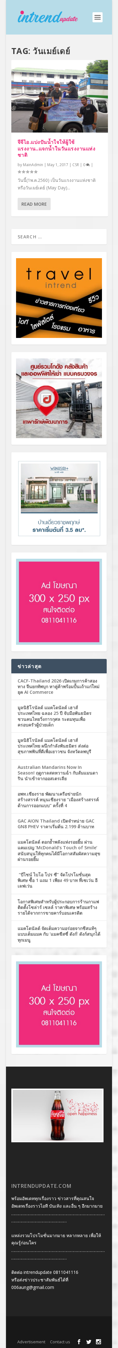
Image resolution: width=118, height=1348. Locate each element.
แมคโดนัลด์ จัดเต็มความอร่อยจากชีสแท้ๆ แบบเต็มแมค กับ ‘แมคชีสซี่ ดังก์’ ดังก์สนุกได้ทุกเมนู (59, 934)
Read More (34, 204)
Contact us (60, 1342)
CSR (75, 164)
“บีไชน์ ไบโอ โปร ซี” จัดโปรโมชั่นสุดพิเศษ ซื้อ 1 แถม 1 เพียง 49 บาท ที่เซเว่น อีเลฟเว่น (58, 880)
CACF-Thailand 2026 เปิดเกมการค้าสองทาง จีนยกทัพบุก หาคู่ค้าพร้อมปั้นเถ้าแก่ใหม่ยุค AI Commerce (58, 686)
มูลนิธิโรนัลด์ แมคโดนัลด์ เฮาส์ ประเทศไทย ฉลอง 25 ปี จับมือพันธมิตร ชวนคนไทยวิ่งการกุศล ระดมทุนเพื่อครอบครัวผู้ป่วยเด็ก (55, 716)
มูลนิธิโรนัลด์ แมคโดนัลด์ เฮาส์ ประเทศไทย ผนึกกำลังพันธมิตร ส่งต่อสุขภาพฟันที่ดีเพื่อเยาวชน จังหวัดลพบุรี (54, 745)
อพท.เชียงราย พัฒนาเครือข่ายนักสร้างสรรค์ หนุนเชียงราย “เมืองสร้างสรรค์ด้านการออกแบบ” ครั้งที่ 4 (58, 799)
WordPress (59, 1332)
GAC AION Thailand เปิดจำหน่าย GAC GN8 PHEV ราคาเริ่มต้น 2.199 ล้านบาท (56, 823)
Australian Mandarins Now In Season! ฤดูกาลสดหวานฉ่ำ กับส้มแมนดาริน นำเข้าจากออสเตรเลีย (58, 772)
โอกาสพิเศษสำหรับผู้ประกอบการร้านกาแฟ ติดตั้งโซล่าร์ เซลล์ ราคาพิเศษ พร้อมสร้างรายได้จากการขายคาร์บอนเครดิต (58, 907)
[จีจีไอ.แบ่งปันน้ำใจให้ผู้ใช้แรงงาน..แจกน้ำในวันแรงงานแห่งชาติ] (59, 96)
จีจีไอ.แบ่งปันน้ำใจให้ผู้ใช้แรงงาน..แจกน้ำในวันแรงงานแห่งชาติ (57, 149)
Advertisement (31, 1342)
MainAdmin (33, 164)
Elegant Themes (58, 1325)
